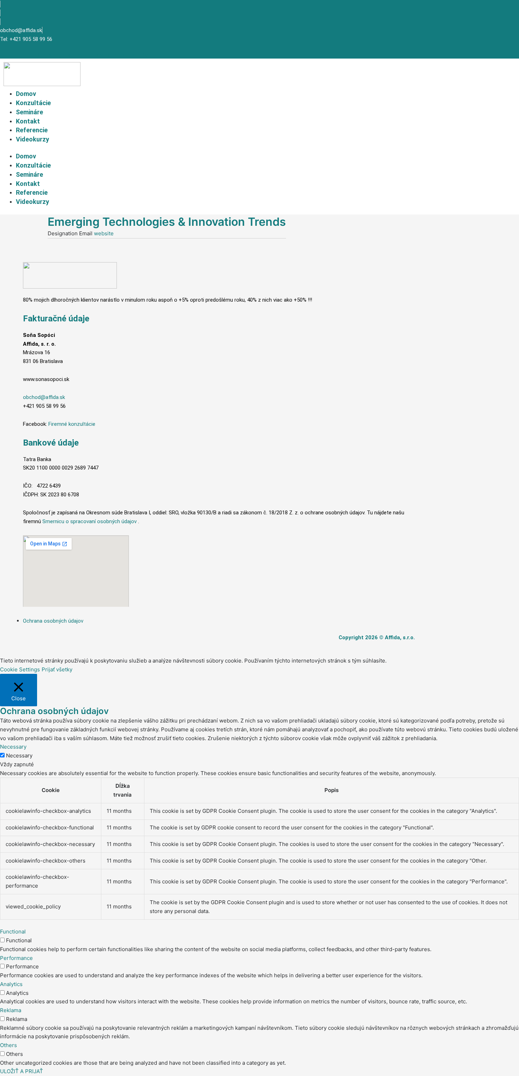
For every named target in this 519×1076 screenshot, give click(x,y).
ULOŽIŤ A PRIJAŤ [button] (21, 1071)
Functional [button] (13, 931)
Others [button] (8, 1045)
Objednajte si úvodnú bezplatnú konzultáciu (95, 55)
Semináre (29, 112)
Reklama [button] (10, 1010)
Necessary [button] (13, 746)
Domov (26, 93)
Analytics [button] (11, 984)
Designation (63, 233)
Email (86, 233)
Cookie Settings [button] (20, 669)
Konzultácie (33, 103)
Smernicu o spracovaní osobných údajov (89, 521)
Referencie (32, 130)
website (104, 233)
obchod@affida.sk (44, 397)
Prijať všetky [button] (57, 669)
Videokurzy (32, 139)
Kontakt (28, 121)
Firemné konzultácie (71, 424)
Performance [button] (16, 958)
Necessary (19, 755)
